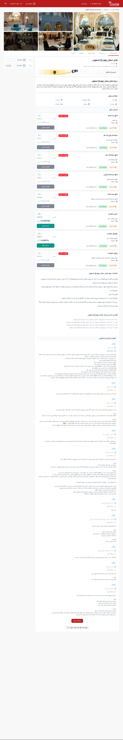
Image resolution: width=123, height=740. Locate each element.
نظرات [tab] (73, 53)
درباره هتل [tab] (102, 53)
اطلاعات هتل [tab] (113, 53)
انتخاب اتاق (45, 226)
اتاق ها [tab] (81, 53)
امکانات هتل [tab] (91, 53)
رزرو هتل (84, 4)
